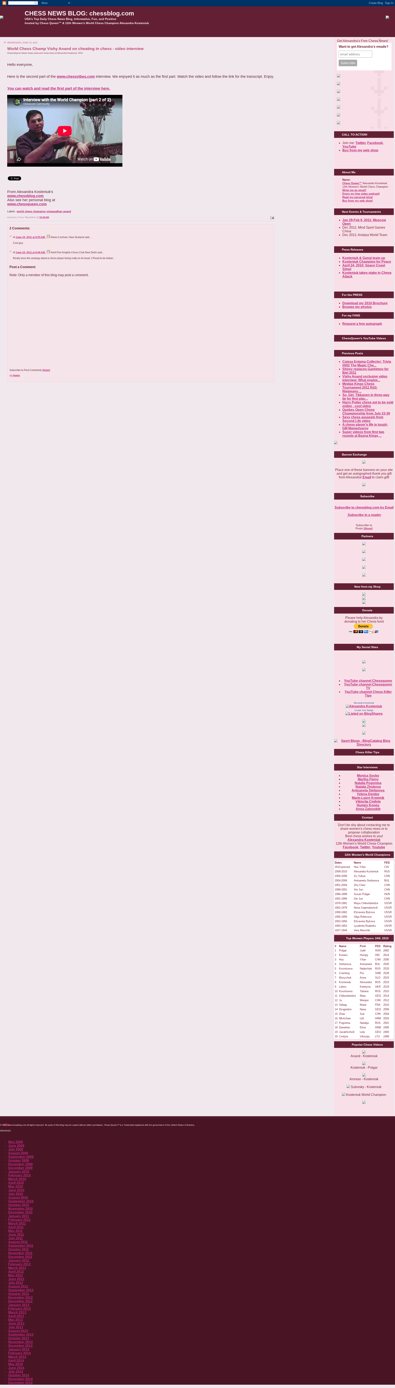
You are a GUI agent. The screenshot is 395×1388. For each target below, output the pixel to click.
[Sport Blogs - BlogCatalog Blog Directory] (364, 744)
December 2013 (20, 1345)
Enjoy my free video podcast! (361, 193)
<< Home (14, 375)
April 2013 (16, 1316)
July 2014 (15, 1371)
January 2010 (18, 1171)
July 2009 (15, 1149)
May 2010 (15, 1186)
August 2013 (18, 1331)
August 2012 (18, 1286)
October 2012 (18, 1294)
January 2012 (18, 1260)
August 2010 (18, 1197)
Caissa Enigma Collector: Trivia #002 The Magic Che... (366, 363)
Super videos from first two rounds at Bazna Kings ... (363, 433)
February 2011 (19, 1220)
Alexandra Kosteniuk (364, 703)
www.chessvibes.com (76, 76)
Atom (46, 370)
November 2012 (20, 1297)
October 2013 (18, 1338)
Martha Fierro (368, 779)
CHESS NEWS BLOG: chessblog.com (79, 13)
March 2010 (17, 1179)
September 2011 (20, 1245)
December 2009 (20, 1168)
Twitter (365, 847)
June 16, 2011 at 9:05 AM (30, 237)
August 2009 (18, 1153)
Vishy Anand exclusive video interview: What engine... (364, 378)
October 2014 (18, 1375)
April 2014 (16, 1360)
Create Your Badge (363, 710)
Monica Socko (368, 775)
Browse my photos (357, 307)
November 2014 (20, 1379)
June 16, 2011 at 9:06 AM (30, 252)
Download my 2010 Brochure (365, 303)
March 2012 (17, 1268)
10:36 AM (44, 217)
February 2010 (19, 1175)
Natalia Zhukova (368, 786)
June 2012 (16, 1279)
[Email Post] (271, 217)
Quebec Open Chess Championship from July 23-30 (366, 411)
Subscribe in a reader (364, 515)
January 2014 (18, 1349)
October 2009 (18, 1160)
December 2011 (20, 1257)
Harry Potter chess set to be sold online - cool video (367, 404)
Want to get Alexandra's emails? (363, 46)
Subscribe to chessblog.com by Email (364, 507)
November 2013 (20, 1342)
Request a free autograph (362, 323)
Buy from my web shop (360, 150)
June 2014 (16, 1368)
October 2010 (18, 1205)
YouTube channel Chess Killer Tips (368, 693)
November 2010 (20, 1208)
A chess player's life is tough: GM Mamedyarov (365, 426)
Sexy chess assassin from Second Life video (362, 419)
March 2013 (17, 1312)
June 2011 (16, 1234)
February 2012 (19, 1264)
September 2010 (21, 1201)
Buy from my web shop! (357, 200)
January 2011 (18, 1216)
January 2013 (18, 1305)
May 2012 (15, 1275)
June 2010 (16, 1190)
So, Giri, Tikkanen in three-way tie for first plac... (365, 396)
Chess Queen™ (352, 183)
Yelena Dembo (368, 794)
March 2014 (17, 1357)
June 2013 (16, 1323)
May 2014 (15, 1364)
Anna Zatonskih (368, 809)
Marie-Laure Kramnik (368, 798)
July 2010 (15, 1194)
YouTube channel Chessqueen (368, 680)
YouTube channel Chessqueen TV (368, 686)
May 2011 (15, 1231)
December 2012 (20, 1301)
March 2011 (17, 1223)
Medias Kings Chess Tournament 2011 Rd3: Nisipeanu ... (360, 387)
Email (366, 477)
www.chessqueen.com (27, 204)
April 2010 (16, 1183)
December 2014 (20, 1383)
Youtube (378, 847)
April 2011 (16, 1227)
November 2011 (20, 1253)
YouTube (349, 146)
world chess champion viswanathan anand (44, 211)
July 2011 (15, 1238)
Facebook (375, 143)
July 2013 (15, 1327)
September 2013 (21, 1334)
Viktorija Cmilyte (368, 801)
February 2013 (19, 1308)
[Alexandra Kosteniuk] (364, 706)
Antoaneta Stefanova (368, 790)
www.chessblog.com (25, 196)
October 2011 (18, 1249)
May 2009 (15, 1142)
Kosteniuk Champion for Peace (366, 261)
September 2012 (21, 1290)
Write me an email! (354, 190)
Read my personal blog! (357, 197)
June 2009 (16, 1145)
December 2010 (20, 1212)
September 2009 (21, 1157)
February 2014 (19, 1353)
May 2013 (15, 1320)
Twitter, (361, 143)
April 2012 (16, 1271)
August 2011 (18, 1242)
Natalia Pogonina (368, 783)
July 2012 (15, 1283)
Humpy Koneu (368, 805)
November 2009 (20, 1164)
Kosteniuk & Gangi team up (363, 258)
